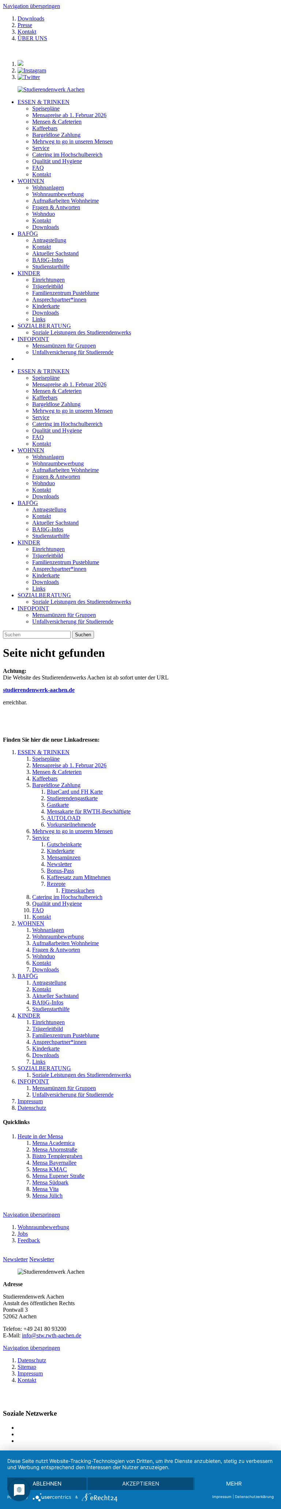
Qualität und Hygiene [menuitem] (57, 161)
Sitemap (27, 1367)
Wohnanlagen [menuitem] (48, 187)
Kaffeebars (44, 397)
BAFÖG (28, 234)
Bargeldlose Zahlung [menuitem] (56, 135)
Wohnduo (43, 483)
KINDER (29, 273)
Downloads (31, 18)
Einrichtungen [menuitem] (48, 280)
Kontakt (27, 32)
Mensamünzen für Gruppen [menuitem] (64, 345)
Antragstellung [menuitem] (49, 240)
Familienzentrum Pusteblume (65, 562)
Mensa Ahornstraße (54, 1149)
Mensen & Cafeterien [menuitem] (57, 122)
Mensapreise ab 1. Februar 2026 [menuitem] (69, 115)
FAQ (38, 437)
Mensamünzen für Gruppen (64, 615)
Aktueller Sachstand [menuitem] (55, 253)
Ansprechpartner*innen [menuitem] (59, 299)
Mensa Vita (45, 1189)
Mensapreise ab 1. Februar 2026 (69, 384)
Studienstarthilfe (51, 536)
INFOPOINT (33, 339)
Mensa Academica (53, 1143)
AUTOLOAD (63, 818)
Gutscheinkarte (64, 844)
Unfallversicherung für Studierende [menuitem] (72, 352)
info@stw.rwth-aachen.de (51, 1335)
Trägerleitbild (47, 556)
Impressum (30, 1101)
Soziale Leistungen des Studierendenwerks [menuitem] (81, 332)
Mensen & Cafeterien (57, 391)
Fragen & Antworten (56, 476)
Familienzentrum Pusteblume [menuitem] (65, 293)
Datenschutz (32, 1108)
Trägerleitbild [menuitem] (47, 286)
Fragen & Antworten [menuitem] (56, 207)
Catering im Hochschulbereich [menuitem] (67, 154)
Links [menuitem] (38, 319)
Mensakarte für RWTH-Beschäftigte (89, 811)
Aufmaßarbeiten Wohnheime (65, 470)
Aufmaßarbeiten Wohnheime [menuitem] (65, 201)
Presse (25, 25)
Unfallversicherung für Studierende (72, 621)
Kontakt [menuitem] (41, 174)
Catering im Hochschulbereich (67, 424)
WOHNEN (31, 181)
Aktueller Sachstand (55, 523)
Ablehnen (47, 1483)
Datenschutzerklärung (254, 1496)
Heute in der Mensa (40, 1136)
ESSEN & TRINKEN (44, 102)
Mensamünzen (63, 857)
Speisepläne (46, 378)
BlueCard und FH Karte (75, 792)
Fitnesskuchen (77, 890)
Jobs (23, 1234)
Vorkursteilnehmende (71, 824)
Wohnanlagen (48, 457)
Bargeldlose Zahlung (56, 404)
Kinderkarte (46, 575)
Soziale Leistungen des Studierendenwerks (81, 602)
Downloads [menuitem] (45, 227)
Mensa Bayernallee (54, 1163)
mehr (234, 1483)
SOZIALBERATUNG (44, 326)
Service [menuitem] (40, 148)
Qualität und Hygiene (57, 430)
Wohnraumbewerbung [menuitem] (58, 194)
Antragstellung (49, 509)
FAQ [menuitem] (38, 168)
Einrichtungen (48, 549)
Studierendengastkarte (72, 798)
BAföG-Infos (47, 529)
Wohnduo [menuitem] (43, 214)
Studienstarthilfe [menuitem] (51, 266)
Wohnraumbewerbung (58, 463)
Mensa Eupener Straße (58, 1176)
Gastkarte (58, 805)
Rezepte (56, 884)
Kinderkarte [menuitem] (46, 306)
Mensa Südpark (50, 1182)
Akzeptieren (140, 1483)
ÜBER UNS (32, 38)
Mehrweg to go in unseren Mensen (72, 411)
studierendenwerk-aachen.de (39, 690)
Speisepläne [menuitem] (46, 108)
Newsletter (59, 864)
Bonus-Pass (60, 871)
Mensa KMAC (49, 1169)
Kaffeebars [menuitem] (44, 128)
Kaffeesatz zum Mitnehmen (78, 877)
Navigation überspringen (31, 6)
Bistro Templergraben (57, 1156)
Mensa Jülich (47, 1195)
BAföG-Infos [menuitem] (47, 260)
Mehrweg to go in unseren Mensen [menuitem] (72, 141)
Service (40, 417)
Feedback (29, 1240)
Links (38, 588)
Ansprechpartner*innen (59, 569)
